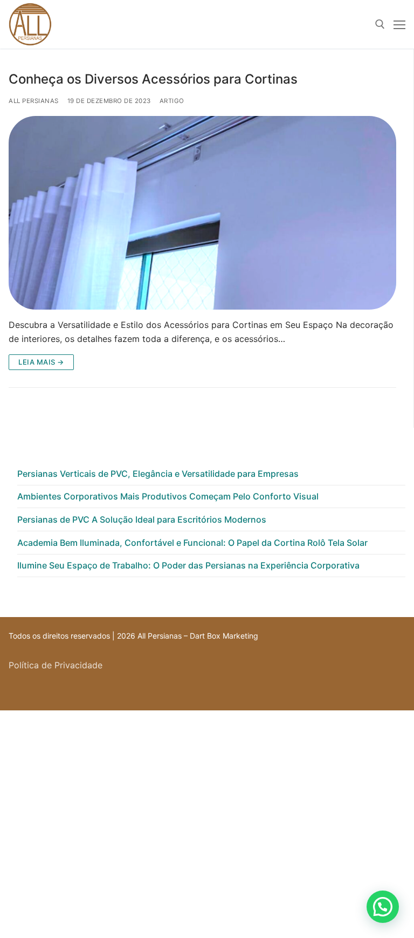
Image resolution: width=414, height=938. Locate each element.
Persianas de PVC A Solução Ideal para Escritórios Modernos (141, 519)
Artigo (172, 101)
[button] (383, 907)
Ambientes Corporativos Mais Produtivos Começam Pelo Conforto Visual (168, 496)
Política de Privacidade (55, 665)
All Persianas (34, 101)
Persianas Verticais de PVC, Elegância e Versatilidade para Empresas (158, 473)
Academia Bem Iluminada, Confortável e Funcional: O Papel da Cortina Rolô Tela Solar (192, 542)
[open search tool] (380, 24)
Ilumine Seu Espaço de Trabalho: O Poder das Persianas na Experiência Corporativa (188, 565)
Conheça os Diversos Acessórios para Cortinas (153, 79)
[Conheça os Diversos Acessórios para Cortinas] (202, 213)
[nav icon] (399, 24)
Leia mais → (41, 362)
